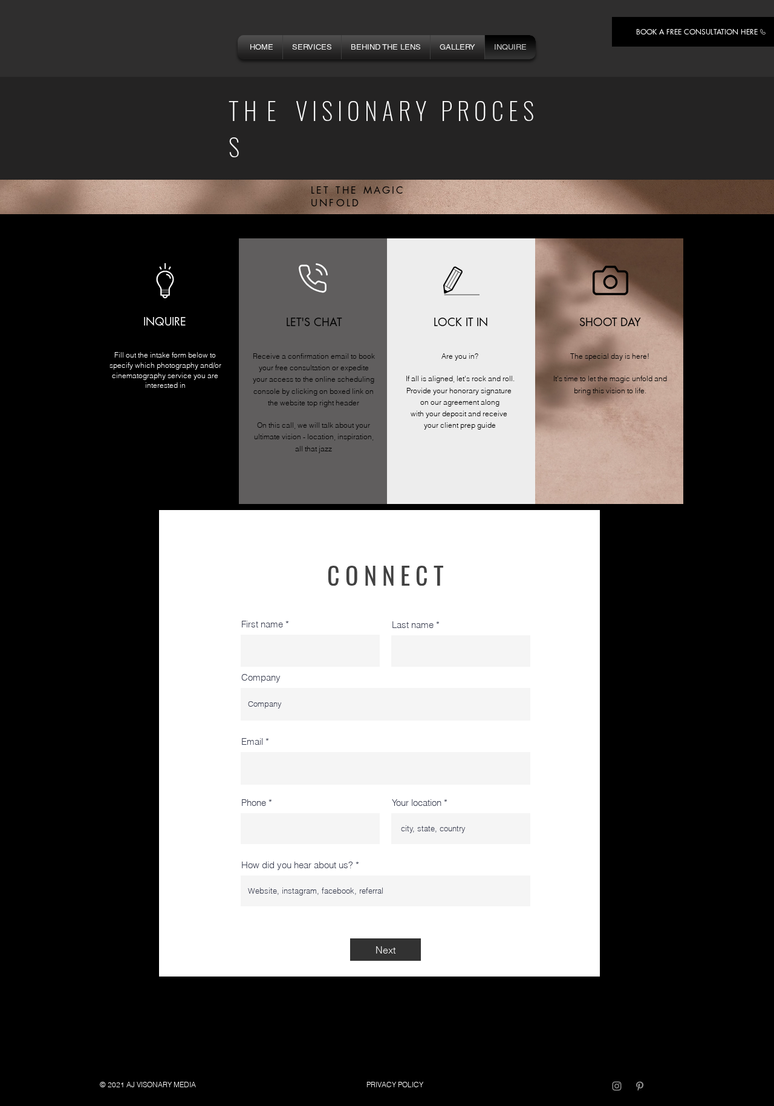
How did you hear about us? (297, 864)
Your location (416, 802)
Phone (253, 802)
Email (252, 741)
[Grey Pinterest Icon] (640, 1086)
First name (262, 624)
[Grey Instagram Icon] (617, 1086)
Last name (413, 624)
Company (261, 677)
